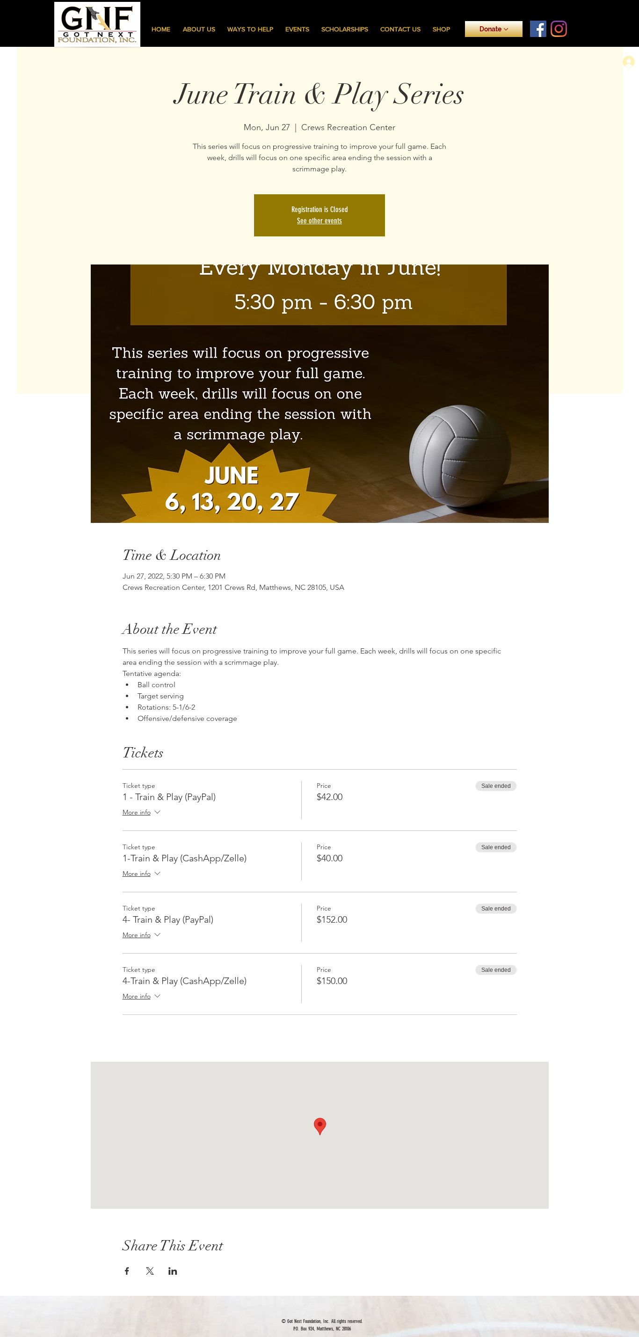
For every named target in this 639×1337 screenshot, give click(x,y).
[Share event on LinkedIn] (172, 1271)
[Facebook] (538, 29)
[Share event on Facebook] (127, 1271)
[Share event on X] (149, 1271)
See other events (319, 220)
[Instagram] (559, 29)
